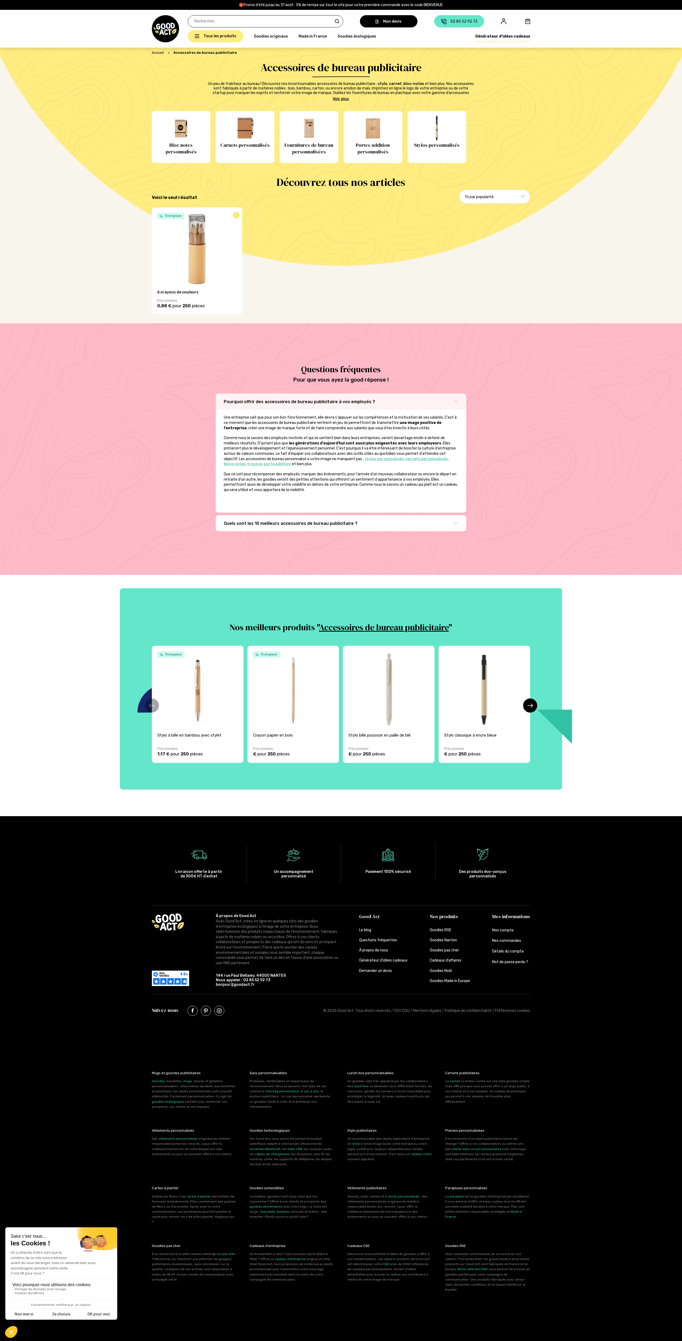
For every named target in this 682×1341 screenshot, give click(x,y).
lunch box (361, 1086)
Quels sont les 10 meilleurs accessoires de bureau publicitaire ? (291, 523)
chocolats (267, 1211)
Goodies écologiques (357, 36)
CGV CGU (401, 1010)
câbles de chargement (272, 1154)
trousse (254, 464)
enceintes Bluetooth (265, 1149)
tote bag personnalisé (282, 1091)
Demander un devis (375, 970)
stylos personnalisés (384, 459)
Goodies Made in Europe (450, 981)
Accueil (158, 53)
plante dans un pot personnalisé (476, 1149)
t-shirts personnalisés (402, 1196)
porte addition (277, 464)
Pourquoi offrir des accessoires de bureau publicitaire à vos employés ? (299, 401)
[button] (155, 29)
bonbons (283, 1211)
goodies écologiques (168, 1101)
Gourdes (158, 1081)
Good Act (369, 916)
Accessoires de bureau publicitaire (384, 627)
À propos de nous (373, 950)
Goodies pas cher (444, 950)
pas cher (228, 1254)
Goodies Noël (441, 970)
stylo (382, 83)
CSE (386, 1264)
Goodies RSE (440, 930)
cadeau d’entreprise (290, 1259)
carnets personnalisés (426, 459)
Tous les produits (220, 36)
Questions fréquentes (378, 940)
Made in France (313, 36)
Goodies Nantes (443, 940)
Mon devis (392, 21)
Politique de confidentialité (468, 1010)
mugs (187, 1081)
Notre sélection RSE (472, 1269)
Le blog (365, 930)
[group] (197, 704)
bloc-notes (413, 83)
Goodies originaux (271, 36)
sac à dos (311, 1091)
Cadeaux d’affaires (445, 960)
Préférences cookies (512, 1010)
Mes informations (511, 916)
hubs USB (294, 1149)
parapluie (457, 1196)
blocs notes (235, 464)
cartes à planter (198, 1196)
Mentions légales (427, 1010)
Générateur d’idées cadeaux (502, 36)
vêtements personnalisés (178, 1138)
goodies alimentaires (266, 1206)
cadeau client (421, 1154)
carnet (395, 83)
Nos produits (444, 916)
